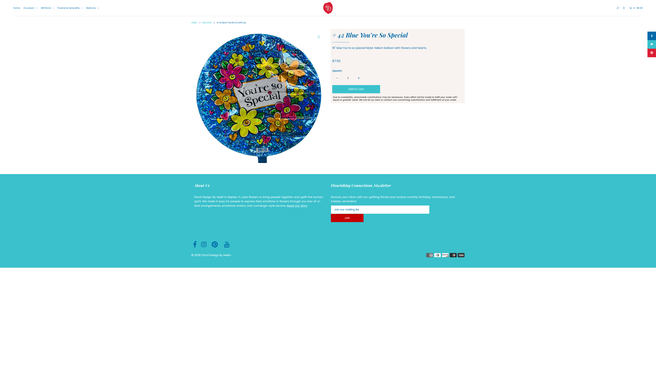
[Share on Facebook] (651, 36)
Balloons (91, 8)
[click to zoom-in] (318, 37)
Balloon (206, 22)
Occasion (29, 8)
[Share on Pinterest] (651, 53)
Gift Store (46, 8)
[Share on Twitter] (651, 44)
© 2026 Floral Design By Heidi (210, 255)
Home (16, 8)
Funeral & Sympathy (69, 8)
